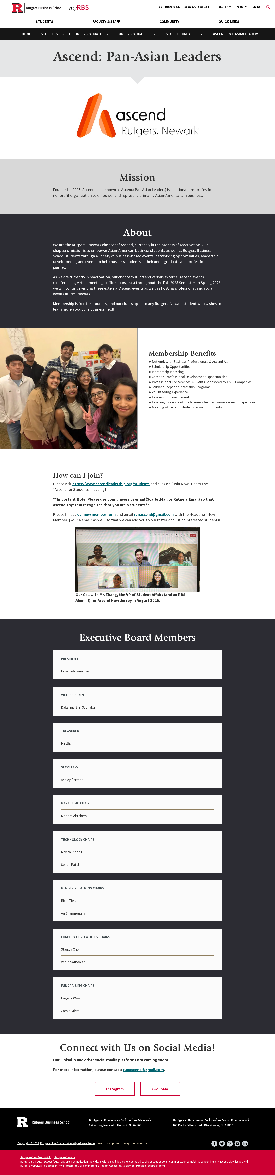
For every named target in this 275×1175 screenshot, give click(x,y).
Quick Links (229, 21)
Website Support (108, 1143)
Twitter (222, 1142)
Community (169, 21)
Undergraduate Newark (136, 34)
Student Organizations (183, 34)
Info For (222, 7)
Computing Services (135, 1143)
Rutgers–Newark (64, 1157)
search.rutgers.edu (196, 7)
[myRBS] (37, 8)
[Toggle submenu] (63, 34)
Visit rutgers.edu (169, 7)
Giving (256, 7)
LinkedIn (245, 1142)
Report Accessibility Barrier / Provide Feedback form (132, 1165)
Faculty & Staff (106, 21)
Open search (268, 7)
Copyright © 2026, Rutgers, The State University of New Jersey (56, 1143)
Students (44, 21)
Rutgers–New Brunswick (35, 1157)
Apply (240, 7)
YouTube (237, 1142)
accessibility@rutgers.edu (62, 1165)
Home (26, 34)
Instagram (115, 1088)
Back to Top (262, 582)
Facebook (214, 1142)
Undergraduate (88, 34)
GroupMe (160, 1088)
